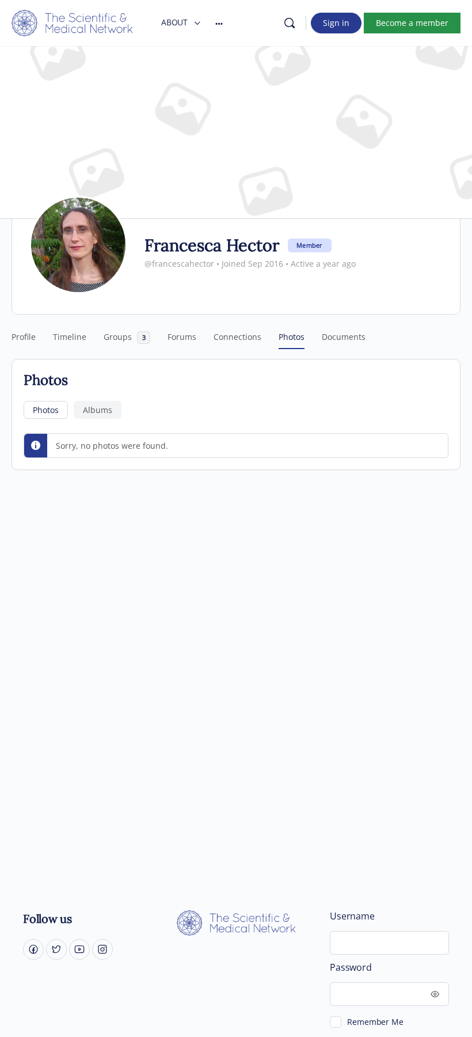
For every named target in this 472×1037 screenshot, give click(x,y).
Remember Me (375, 1021)
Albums (97, 409)
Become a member (412, 22)
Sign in (336, 22)
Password (350, 968)
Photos (46, 409)
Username (352, 916)
